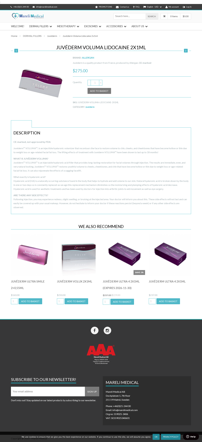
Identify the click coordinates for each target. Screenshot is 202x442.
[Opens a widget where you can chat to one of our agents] (191, 437)
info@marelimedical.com (46, 7)
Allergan (88, 57)
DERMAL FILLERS (32, 35)
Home (14, 35)
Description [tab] (21, 124)
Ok (156, 437)
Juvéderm (52, 35)
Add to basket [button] (30, 301)
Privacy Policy (170, 437)
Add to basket (99, 90)
